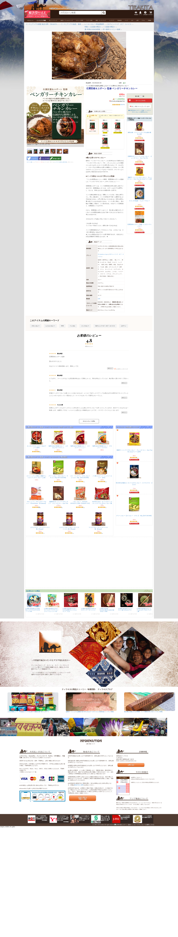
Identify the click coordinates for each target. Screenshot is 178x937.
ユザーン (123, 326)
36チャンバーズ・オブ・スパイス (105, 326)
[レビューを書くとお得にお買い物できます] (55, 160)
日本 (99, 298)
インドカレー (85, 326)
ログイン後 (29, 162)
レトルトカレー (50, 326)
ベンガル (72, 326)
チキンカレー (35, 326)
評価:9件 (122, 104)
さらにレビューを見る (89, 421)
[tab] (30, 20)
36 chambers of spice (103, 254)
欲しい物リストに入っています (140, 106)
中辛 (62, 326)
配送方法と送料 (78, 785)
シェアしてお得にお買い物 (60, 162)
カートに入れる (140, 140)
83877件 (152, 1)
